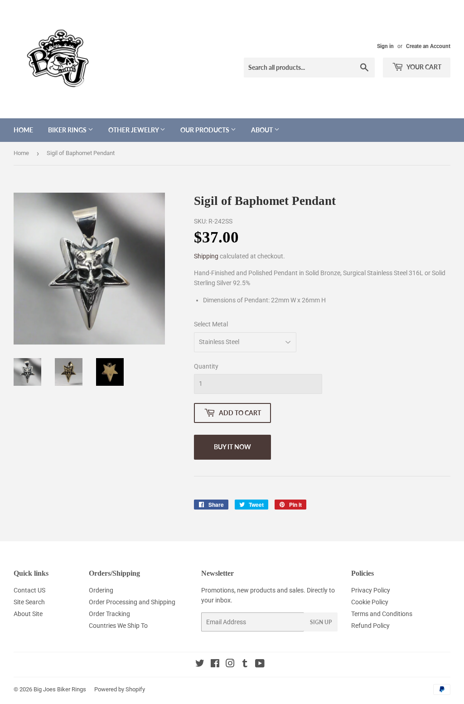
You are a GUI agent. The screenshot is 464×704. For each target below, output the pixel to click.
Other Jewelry (134, 130)
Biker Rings (68, 130)
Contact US (29, 590)
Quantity (206, 366)
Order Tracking (109, 613)
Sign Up (321, 622)
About (262, 130)
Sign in (385, 46)
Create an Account (428, 46)
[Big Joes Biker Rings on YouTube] (260, 664)
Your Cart (423, 67)
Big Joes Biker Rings (60, 689)
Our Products (205, 130)
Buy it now (232, 447)
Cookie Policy (369, 602)
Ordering (101, 590)
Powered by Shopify (119, 689)
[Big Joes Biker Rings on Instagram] (230, 664)
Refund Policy (370, 625)
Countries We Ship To (118, 625)
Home (23, 130)
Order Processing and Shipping (132, 602)
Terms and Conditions (381, 613)
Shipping (206, 256)
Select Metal (211, 324)
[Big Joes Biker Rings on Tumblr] (245, 664)
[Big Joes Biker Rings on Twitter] (199, 664)
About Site (28, 613)
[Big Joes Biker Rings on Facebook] (215, 664)
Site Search (29, 602)
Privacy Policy (370, 590)
